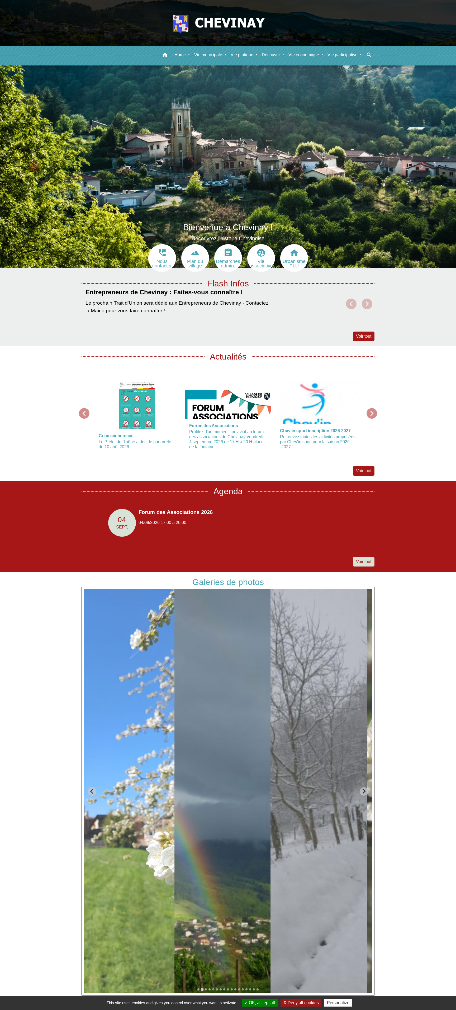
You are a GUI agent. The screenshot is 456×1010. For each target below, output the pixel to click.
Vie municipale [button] (208, 54)
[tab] (198, 989)
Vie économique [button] (304, 54)
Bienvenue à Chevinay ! (228, 227)
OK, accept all (261, 1002)
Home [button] (180, 54)
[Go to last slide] (92, 791)
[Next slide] (364, 791)
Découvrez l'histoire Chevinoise (228, 238)
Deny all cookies (303, 1002)
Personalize (338, 1002)
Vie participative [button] (343, 54)
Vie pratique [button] (242, 54)
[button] (165, 55)
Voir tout (363, 336)
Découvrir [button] (271, 54)
